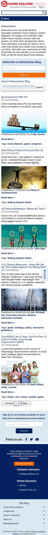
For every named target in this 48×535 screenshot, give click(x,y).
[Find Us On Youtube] (37, 439)
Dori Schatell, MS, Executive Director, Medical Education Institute (23, 315)
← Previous (8, 403)
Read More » (8, 139)
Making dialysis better (19, 202)
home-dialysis (15, 144)
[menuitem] (24, 507)
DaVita (23, 485)
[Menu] (2, 19)
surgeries (36, 144)
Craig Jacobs (37, 134)
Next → (26, 403)
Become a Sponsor (24, 464)
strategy (19, 327)
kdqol (10, 397)
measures (38, 327)
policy (28, 327)
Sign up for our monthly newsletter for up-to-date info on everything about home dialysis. (24, 417)
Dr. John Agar (37, 248)
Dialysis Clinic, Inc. (28, 490)
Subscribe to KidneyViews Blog (22, 62)
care (17, 397)
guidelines (7, 330)
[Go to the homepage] (24, 4)
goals (27, 144)
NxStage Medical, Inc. (29, 474)
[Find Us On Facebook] (26, 439)
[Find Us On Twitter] (31, 439)
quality (32, 397)
